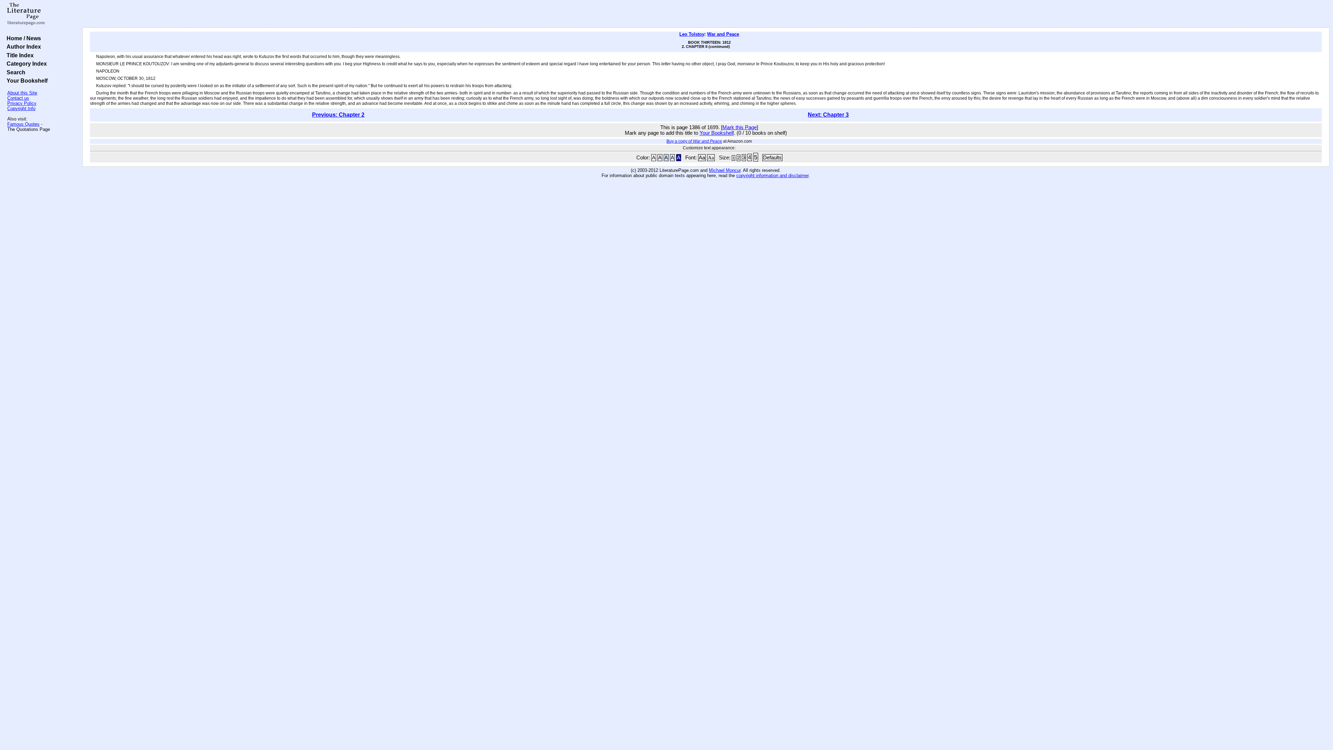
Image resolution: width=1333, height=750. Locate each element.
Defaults (772, 157)
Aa (702, 157)
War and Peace (723, 34)
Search (14, 72)
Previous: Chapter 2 (338, 115)
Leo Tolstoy (691, 34)
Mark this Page (739, 127)
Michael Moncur (724, 170)
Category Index (25, 63)
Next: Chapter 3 (828, 115)
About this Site (22, 92)
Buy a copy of (694, 141)
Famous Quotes (23, 124)
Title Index (19, 55)
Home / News (22, 38)
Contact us (18, 98)
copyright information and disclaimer (772, 175)
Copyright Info (21, 108)
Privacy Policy (21, 103)
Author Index (22, 46)
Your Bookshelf (26, 80)
